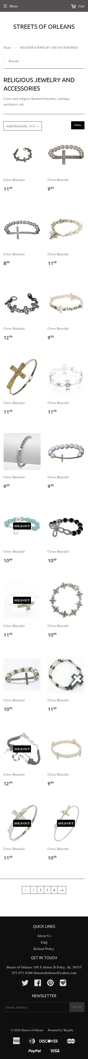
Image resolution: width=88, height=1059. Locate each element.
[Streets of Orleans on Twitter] (25, 984)
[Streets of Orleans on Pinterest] (50, 984)
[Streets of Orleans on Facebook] (37, 984)
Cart (80, 6)
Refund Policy (44, 948)
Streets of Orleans (44, 26)
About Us (44, 935)
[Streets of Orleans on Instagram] (63, 984)
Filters (77, 125)
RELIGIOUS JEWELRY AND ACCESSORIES (49, 47)
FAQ (44, 942)
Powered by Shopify (60, 1030)
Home (7, 47)
